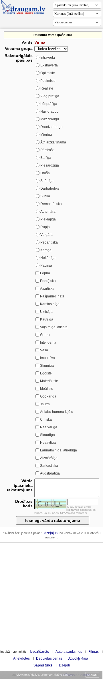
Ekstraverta (49, 65)
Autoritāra (48, 212)
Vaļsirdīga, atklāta (54, 327)
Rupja (45, 227)
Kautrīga (46, 319)
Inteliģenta (48, 342)
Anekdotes (21, 658)
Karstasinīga (50, 304)
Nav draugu (49, 111)
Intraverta (47, 58)
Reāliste (46, 88)
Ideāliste (46, 389)
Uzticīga (46, 312)
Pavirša (46, 265)
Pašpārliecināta (52, 296)
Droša (45, 173)
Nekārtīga (48, 258)
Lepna (45, 273)
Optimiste (47, 73)
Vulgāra (46, 235)
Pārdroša (47, 150)
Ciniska (46, 419)
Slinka (45, 196)
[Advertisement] (51, 595)
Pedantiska (49, 242)
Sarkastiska (49, 466)
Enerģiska (48, 281)
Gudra (45, 335)
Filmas (93, 652)
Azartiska (47, 289)
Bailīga (45, 158)
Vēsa (44, 350)
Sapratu (92, 674)
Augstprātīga (50, 473)
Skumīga (47, 366)
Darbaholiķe (50, 188)
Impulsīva (47, 358)
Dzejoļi (64, 665)
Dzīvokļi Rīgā (78, 658)
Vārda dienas (63, 22)
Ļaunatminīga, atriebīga (58, 450)
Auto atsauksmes (69, 652)
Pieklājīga (48, 219)
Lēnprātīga (48, 104)
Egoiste (46, 373)
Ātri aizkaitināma (53, 142)
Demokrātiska (51, 204)
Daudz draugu (51, 127)
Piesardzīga (49, 165)
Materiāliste (49, 381)
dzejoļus (51, 533)
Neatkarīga (48, 427)
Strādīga (47, 181)
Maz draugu (49, 119)
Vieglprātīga (49, 96)
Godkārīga (48, 396)
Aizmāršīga (49, 458)
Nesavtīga (48, 443)
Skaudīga (47, 435)
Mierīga (46, 135)
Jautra (45, 404)
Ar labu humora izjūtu (56, 412)
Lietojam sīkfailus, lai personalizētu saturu (43, 674)
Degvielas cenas (49, 658)
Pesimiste (48, 81)
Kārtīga (46, 250)
